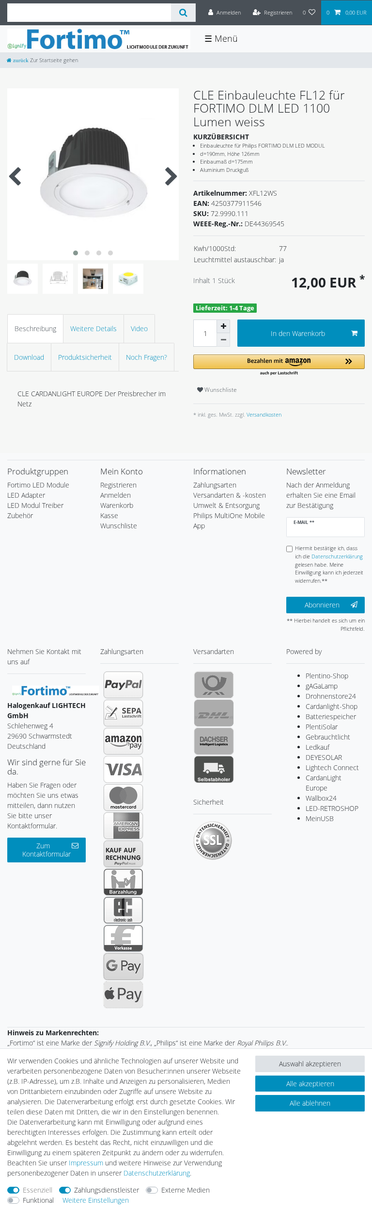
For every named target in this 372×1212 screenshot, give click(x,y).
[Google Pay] (123, 966)
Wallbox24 (321, 798)
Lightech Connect (332, 767)
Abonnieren (322, 604)
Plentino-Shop (327, 675)
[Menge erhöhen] (223, 326)
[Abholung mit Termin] (213, 769)
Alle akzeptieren (310, 1083)
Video (139, 328)
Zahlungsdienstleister (106, 1190)
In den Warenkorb (298, 333)
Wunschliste (220, 390)
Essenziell (37, 1190)
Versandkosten (263, 414)
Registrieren (118, 484)
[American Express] (123, 825)
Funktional (38, 1200)
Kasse (109, 515)
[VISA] (123, 769)
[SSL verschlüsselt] (212, 840)
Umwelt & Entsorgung (226, 505)
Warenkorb (116, 505)
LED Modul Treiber (35, 505)
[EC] (123, 910)
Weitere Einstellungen (95, 1200)
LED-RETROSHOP (332, 808)
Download (29, 357)
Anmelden (115, 495)
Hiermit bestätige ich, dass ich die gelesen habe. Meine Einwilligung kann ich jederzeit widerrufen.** (329, 564)
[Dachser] (213, 741)
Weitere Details (93, 328)
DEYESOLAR (324, 757)
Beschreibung (35, 328)
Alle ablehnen (310, 1103)
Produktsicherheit (85, 357)
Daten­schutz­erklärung (157, 1173)
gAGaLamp (322, 685)
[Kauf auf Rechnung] (123, 854)
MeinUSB (320, 818)
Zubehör (20, 515)
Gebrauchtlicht (328, 736)
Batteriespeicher (331, 716)
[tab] (35, 328)
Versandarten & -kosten (229, 495)
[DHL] (213, 713)
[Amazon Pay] (123, 741)
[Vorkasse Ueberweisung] (123, 938)
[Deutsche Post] (213, 685)
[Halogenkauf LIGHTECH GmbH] (55, 689)
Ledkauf (317, 747)
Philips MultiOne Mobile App (229, 520)
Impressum (86, 1162)
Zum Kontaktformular (46, 850)
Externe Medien (185, 1190)
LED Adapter (26, 495)
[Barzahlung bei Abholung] (123, 882)
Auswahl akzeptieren (310, 1063)
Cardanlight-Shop (331, 706)
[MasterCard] (123, 797)
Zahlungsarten (214, 484)
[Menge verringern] (223, 340)
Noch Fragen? (146, 357)
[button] (279, 365)
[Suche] (183, 12)
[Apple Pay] (123, 994)
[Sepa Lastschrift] (123, 713)
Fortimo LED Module (38, 484)
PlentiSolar (322, 726)
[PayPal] (123, 685)
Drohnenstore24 (331, 696)
